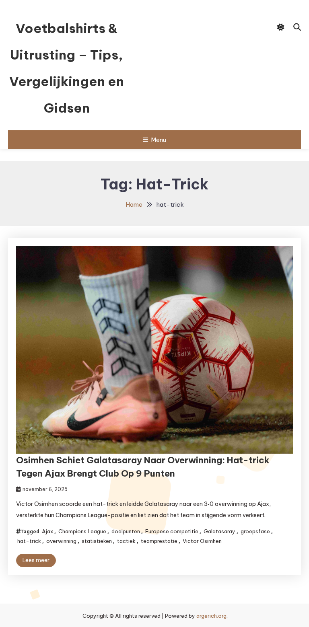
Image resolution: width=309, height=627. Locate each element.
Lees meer (36, 560)
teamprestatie (159, 541)
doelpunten (125, 531)
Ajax (47, 531)
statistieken (97, 541)
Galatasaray (219, 531)
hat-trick (29, 541)
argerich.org (211, 616)
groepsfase (255, 531)
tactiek (126, 541)
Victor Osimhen (202, 541)
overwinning (61, 541)
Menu (158, 140)
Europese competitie (171, 531)
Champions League (82, 531)
